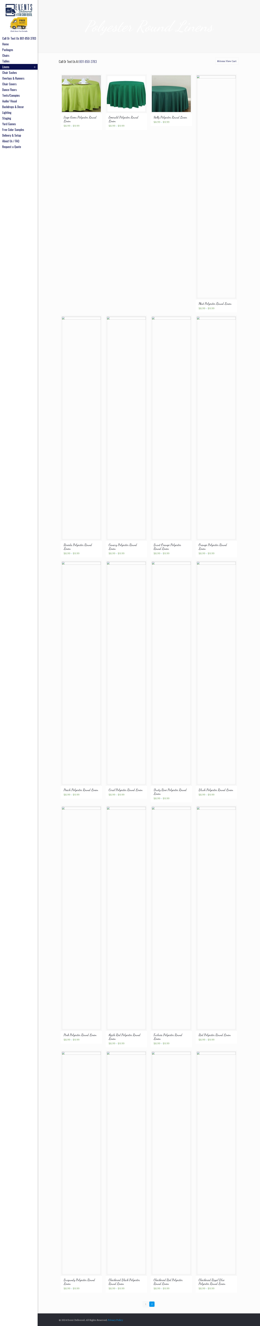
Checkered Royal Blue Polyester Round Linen (212, 1282)
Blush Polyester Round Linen (216, 790)
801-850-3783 (88, 61)
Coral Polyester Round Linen (125, 790)
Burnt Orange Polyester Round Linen (167, 547)
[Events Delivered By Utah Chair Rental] (19, 9)
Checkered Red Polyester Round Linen (168, 1282)
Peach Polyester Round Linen (81, 790)
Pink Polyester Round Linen (80, 1035)
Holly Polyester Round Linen (170, 117)
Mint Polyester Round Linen (215, 304)
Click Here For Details (19, 31)
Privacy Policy (115, 1320)
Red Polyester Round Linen (215, 1035)
